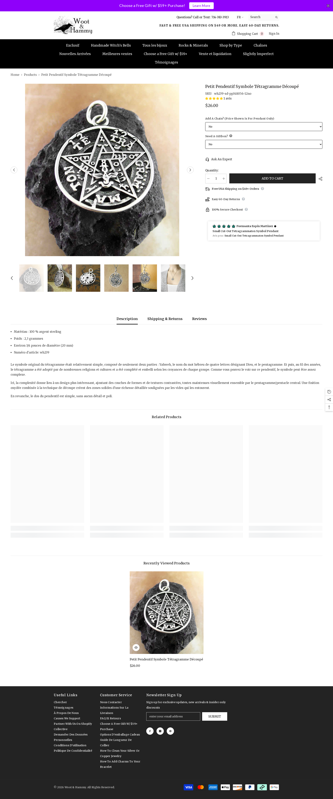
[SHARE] (319, 178)
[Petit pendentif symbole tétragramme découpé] (167, 612)
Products (30, 75)
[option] (102, 170)
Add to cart (272, 178)
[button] (14, 170)
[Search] (263, 17)
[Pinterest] (170, 731)
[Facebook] (150, 731)
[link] (47, 528)
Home (15, 75)
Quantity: (212, 170)
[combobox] (260, 17)
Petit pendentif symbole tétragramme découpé (166, 659)
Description (127, 319)
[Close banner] (328, 6)
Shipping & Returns (164, 319)
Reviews (199, 319)
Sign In (274, 33)
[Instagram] (160, 731)
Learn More (201, 6)
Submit (214, 716)
